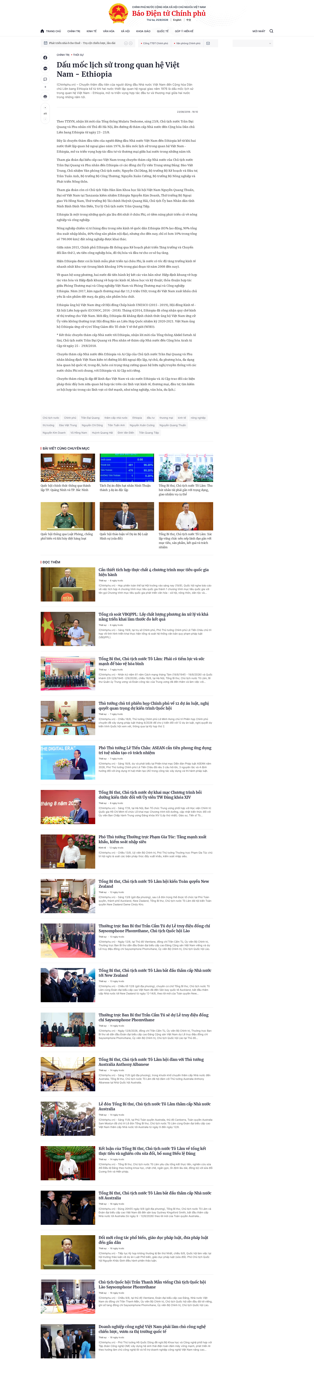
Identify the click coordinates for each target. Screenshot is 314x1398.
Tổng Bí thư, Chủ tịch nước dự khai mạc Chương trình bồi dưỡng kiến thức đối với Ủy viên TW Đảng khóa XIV (150, 795)
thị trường (48, 425)
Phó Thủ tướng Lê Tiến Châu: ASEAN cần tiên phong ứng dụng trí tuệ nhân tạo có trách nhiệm (155, 750)
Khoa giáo (143, 31)
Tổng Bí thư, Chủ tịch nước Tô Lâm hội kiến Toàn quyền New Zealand (154, 884)
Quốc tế (162, 31)
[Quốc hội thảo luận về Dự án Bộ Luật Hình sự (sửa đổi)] (127, 516)
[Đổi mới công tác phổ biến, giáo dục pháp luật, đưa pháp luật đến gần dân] (68, 1252)
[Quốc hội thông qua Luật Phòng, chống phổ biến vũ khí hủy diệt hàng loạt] (68, 516)
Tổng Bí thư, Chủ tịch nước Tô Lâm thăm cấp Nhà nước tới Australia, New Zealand (85, 43)
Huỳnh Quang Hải (102, 432)
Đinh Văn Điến (126, 432)
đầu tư (151, 417)
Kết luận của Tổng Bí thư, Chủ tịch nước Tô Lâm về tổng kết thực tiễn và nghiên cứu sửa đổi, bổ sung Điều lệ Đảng (152, 1151)
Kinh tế (91, 31)
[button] (126, 43)
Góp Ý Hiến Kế (184, 31)
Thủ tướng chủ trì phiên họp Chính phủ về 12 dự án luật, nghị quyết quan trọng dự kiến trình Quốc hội (154, 706)
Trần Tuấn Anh (116, 425)
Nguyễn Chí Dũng (92, 425)
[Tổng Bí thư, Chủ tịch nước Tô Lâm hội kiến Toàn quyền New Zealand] (68, 896)
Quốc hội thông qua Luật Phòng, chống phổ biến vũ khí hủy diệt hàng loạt (67, 536)
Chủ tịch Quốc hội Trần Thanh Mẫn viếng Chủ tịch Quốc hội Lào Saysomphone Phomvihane (152, 1284)
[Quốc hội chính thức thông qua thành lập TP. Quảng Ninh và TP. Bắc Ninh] (68, 468)
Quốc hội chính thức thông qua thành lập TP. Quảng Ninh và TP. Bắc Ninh (66, 488)
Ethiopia (137, 417)
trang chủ (53, 31)
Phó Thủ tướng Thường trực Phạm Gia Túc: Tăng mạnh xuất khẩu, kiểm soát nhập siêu (152, 839)
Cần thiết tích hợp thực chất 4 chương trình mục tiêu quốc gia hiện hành (154, 572)
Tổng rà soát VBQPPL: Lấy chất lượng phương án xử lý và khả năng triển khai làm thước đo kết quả (153, 616)
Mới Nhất (259, 31)
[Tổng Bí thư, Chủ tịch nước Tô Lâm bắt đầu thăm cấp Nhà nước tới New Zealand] (68, 985)
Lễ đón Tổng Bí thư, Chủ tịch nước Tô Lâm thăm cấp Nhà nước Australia (155, 1106)
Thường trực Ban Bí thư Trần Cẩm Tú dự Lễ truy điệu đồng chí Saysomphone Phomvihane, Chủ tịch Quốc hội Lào (154, 928)
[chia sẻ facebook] (45, 57)
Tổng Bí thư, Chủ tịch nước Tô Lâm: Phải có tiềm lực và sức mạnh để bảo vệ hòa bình (151, 661)
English (177, 19)
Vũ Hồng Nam (79, 432)
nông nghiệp (198, 417)
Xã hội (125, 31)
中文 (188, 19)
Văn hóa (108, 31)
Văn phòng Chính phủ (188, 43)
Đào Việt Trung (68, 425)
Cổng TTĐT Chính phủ (155, 43)
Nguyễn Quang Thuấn (173, 425)
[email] (208, 43)
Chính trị (73, 31)
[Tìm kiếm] (271, 31)
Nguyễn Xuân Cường (142, 425)
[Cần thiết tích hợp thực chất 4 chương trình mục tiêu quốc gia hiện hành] (68, 584)
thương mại (166, 417)
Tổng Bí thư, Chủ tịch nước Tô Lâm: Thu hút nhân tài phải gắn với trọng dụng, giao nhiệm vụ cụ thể (185, 490)
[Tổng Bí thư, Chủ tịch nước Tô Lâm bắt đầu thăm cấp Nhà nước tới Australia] (68, 1208)
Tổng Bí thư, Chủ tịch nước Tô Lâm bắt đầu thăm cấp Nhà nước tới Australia (155, 1195)
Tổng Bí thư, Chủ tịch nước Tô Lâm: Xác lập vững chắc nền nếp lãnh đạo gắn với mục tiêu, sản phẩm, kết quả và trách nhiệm (185, 540)
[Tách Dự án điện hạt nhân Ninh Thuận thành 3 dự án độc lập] (127, 468)
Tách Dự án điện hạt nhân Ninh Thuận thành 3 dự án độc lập (125, 488)
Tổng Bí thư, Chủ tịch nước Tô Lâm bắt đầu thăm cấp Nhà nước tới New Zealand (155, 973)
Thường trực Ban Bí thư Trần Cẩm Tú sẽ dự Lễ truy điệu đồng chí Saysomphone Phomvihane (153, 1017)
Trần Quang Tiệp (149, 432)
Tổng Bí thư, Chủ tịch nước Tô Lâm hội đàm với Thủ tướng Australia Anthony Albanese (151, 1062)
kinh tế (182, 417)
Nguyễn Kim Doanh (54, 432)
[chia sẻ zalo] (45, 68)
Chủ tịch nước (51, 417)
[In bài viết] (45, 96)
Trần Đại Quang (90, 417)
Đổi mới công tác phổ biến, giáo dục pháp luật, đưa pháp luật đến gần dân (153, 1240)
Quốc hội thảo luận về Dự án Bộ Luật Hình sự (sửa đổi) (124, 536)
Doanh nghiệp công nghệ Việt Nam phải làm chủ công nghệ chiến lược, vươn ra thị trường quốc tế (152, 1329)
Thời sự (78, 54)
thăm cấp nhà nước (116, 417)
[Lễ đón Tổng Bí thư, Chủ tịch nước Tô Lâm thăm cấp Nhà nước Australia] (68, 1119)
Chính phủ (70, 417)
